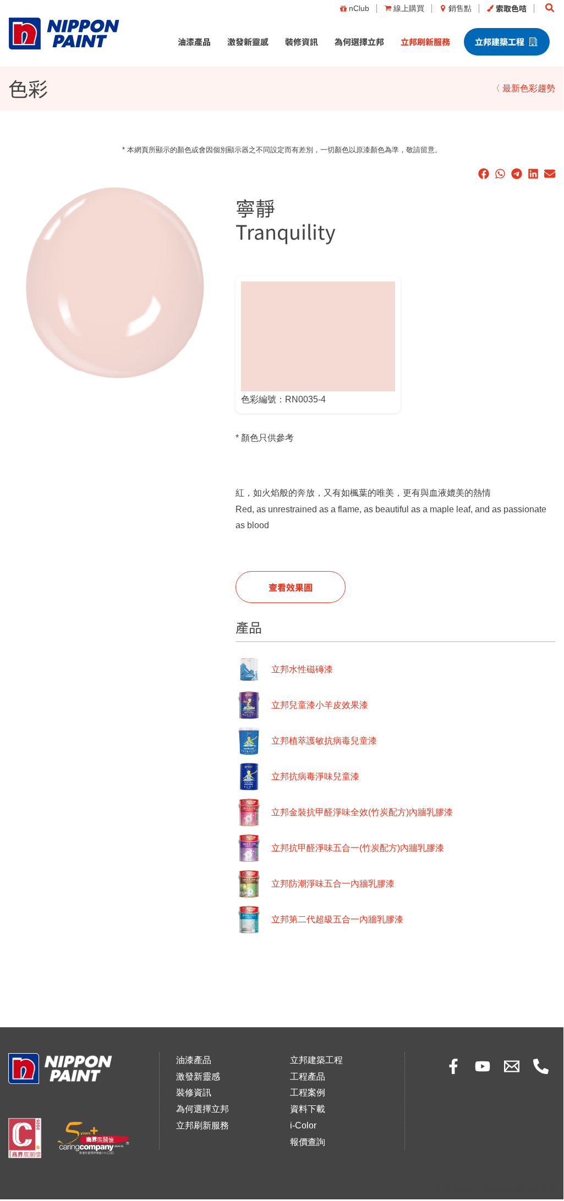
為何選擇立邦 (359, 41)
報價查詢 (307, 1142)
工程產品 (307, 1076)
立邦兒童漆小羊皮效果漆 (319, 705)
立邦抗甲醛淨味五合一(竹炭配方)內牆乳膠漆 (357, 848)
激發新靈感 (248, 41)
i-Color (303, 1125)
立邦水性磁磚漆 (302, 669)
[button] (550, 8)
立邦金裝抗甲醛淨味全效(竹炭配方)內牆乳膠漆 (362, 812)
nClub (359, 8)
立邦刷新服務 (425, 41)
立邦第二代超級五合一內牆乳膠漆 (337, 919)
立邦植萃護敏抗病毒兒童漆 (324, 740)
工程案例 (307, 1092)
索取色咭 (511, 8)
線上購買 (408, 8)
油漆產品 (194, 41)
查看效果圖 (291, 587)
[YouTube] (482, 1066)
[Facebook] (453, 1066)
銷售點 (460, 8)
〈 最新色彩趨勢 (523, 88)
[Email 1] (511, 1066)
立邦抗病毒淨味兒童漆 (315, 776)
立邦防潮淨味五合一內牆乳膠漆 (333, 883)
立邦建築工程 (499, 41)
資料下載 (307, 1109)
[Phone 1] (541, 1066)
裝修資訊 (301, 41)
